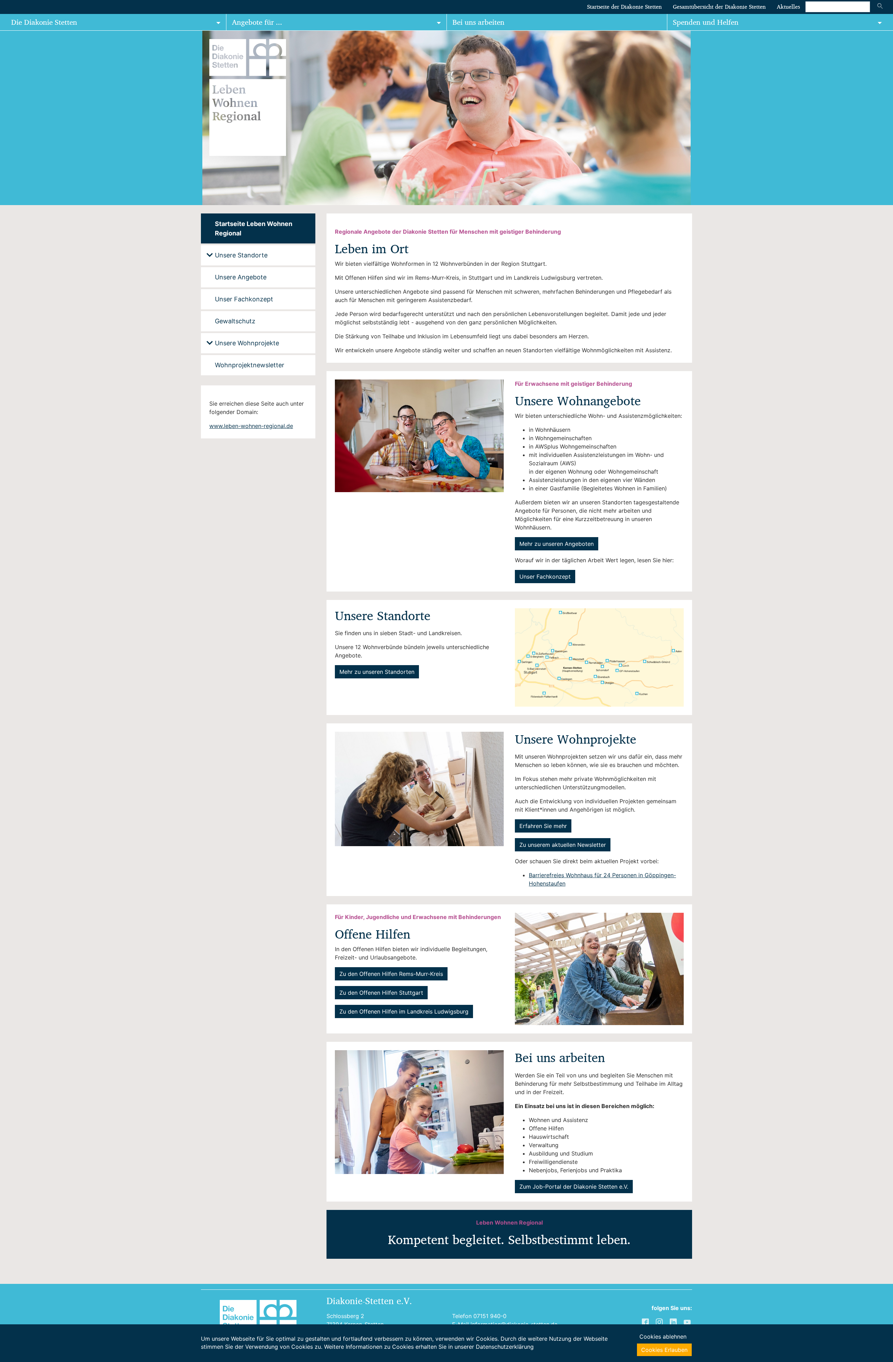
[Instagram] (660, 1322)
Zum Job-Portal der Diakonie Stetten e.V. (573, 1186)
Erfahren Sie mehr (543, 825)
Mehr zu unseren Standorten (376, 671)
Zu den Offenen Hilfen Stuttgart (381, 992)
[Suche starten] (880, 6)
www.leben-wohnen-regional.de (251, 425)
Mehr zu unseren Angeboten (556, 543)
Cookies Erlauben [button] (664, 1349)
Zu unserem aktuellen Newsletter (562, 844)
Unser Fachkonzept (545, 576)
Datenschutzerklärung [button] (505, 1346)
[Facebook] (646, 1322)
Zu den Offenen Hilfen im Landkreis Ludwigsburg (403, 1011)
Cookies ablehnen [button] (662, 1336)
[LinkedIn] (674, 1322)
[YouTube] (688, 1322)
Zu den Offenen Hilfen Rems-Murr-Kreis (391, 973)
